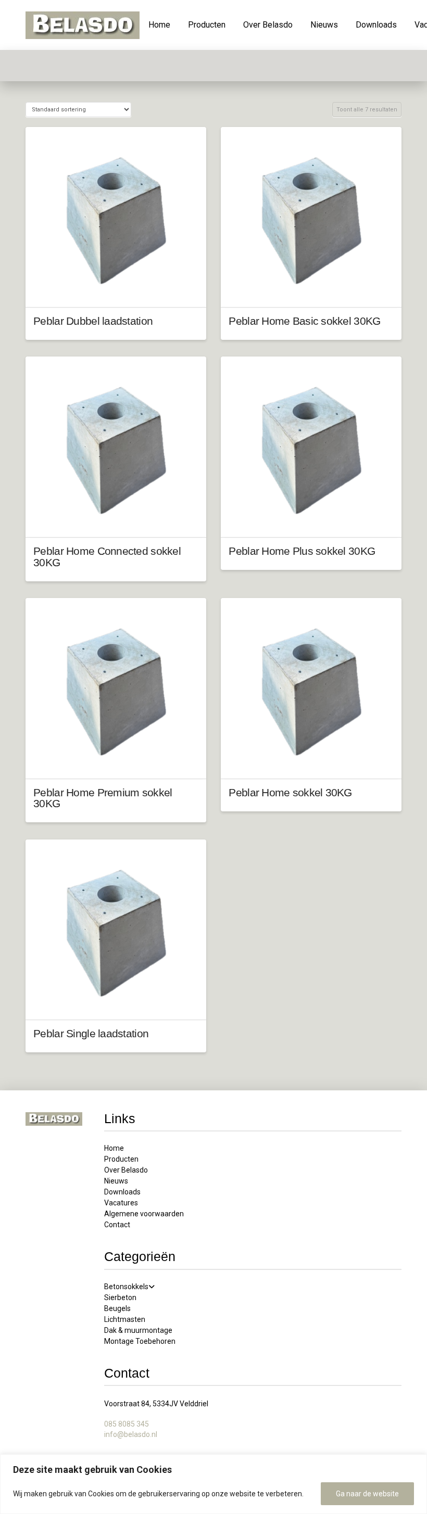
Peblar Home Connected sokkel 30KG (107, 556)
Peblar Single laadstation (90, 1033)
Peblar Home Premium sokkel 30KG (102, 798)
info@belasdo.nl (130, 1434)
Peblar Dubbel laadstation (93, 321)
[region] (213, 1484)
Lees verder (115, 290)
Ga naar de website (367, 1494)
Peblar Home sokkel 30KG (290, 792)
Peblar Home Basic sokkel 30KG (304, 321)
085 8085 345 (126, 1424)
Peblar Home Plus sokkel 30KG (302, 551)
